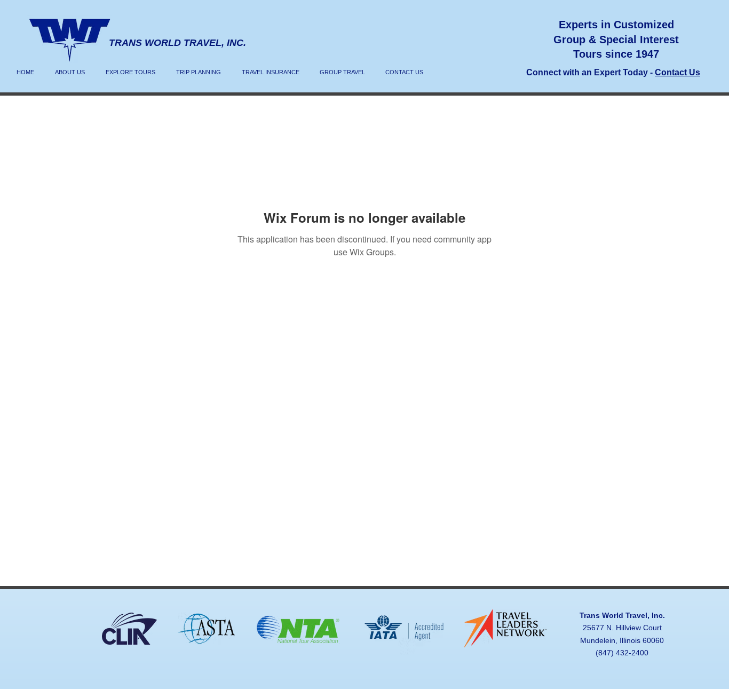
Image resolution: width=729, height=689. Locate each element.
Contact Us (677, 72)
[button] (130, 72)
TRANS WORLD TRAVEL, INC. (177, 42)
